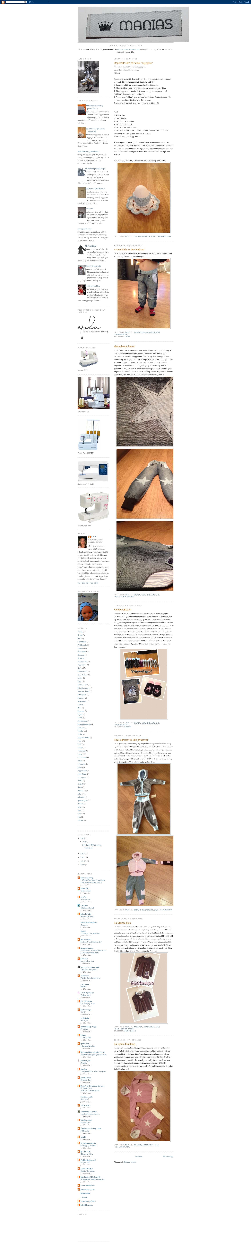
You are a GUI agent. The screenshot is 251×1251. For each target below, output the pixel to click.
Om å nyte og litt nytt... (89, 1003)
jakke (80, 767)
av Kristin (85, 1018)
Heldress (81, 658)
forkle (80, 760)
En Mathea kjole (122, 922)
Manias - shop (86, 1120)
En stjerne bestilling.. (125, 1044)
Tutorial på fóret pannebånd (90, 933)
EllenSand (85, 975)
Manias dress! (85, 1122)
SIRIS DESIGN (87, 1168)
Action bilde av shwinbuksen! (129, 249)
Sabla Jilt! (85, 888)
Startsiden (138, 1156)
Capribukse (82, 641)
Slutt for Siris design (88, 1171)
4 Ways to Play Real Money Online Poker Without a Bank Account (93, 881)
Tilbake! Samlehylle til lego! (90, 978)
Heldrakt (81, 654)
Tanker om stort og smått (91, 1128)
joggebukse (82, 770)
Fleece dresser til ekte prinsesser (131, 739)
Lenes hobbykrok (88, 1185)
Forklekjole (82, 645)
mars (85, 841)
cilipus (83, 1035)
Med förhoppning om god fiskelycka (93, 1054)
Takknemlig (85, 1131)
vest (79, 817)
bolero (80, 747)
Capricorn (85, 984)
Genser (80, 648)
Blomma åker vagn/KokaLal (92, 1052)
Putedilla (84, 1063)
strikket (81, 803)
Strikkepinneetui (84, 724)
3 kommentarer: (122, 725)
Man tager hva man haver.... (90, 1114)
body (80, 744)
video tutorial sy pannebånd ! (87, 151)
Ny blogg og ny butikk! (89, 1145)
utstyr (80, 813)
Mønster (81, 698)
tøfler (80, 810)
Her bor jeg (85, 1060)
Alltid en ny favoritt (87, 908)
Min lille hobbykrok (89, 922)
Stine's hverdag (87, 877)
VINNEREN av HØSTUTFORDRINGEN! (90, 1089)
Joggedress (82, 664)
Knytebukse (82, 674)
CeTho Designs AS (88, 1160)
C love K (84, 1197)
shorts (80, 780)
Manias (84, 1069)
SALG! (83, 1012)
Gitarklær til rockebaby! (89, 969)
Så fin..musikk (86, 1037)
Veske (80, 734)
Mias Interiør (86, 913)
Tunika (80, 731)
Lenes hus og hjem (88, 1201)
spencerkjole (83, 800)
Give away (82, 651)
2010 (83, 861)
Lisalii (83, 1136)
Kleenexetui (82, 671)
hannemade (85, 1193)
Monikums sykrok (88, 1189)
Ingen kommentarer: (125, 597)
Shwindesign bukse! (124, 346)
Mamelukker (83, 684)
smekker (81, 790)
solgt (79, 793)
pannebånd (82, 774)
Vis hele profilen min (88, 583)
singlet (80, 783)
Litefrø (83, 897)
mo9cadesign (86, 1009)
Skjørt (80, 717)
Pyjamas (81, 711)
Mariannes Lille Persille (91, 1177)
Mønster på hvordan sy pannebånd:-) (94, 107)
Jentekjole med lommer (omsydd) (92, 1179)
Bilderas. (84, 986)
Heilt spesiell (86, 939)
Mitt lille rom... (87, 1204)
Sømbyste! (89, 208)
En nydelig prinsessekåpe (95, 168)
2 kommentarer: (122, 1147)
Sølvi (93, 537)
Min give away (83, 688)
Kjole (133, 1031)
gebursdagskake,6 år (88, 1046)
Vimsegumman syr (88, 1143)
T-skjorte (81, 727)
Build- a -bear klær (92, 286)
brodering (81, 750)
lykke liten (85, 1043)
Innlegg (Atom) (130, 1162)
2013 (83, 838)
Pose (79, 707)
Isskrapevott (82, 661)
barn (126, 1031)
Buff (79, 638)
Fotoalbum (84, 1029)
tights (80, 807)
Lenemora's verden (89, 1111)
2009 (83, 864)
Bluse (80, 635)
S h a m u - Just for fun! (90, 967)
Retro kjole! (85, 1099)
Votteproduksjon (122, 609)
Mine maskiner (83, 691)
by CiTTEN (85, 1151)
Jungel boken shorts (87, 961)
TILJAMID (85, 1105)
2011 (83, 857)
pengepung (82, 777)
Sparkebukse (83, 721)
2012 (83, 853)
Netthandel (82, 701)
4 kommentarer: (164, 236)
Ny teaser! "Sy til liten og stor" (91, 942)
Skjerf (80, 714)
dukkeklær (82, 757)
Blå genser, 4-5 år (87, 1154)
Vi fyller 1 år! (85, 1162)
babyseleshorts (83, 737)
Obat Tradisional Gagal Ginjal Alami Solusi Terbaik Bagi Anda (93, 951)
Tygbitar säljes (85, 995)
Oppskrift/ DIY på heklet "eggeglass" (133, 63)
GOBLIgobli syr (87, 992)
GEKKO (84, 905)
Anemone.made (87, 947)
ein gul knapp (86, 1001)
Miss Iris (84, 958)
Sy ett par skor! (86, 1080)
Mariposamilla (87, 1096)
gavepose (81, 764)
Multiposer (82, 694)
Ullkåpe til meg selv (93, 266)
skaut (80, 787)
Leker (80, 678)
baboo (83, 930)
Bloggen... (84, 925)
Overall (80, 704)
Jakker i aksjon (86, 891)
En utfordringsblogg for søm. (92, 1086)
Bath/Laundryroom (87, 916)
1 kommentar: (121, 334)
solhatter (81, 797)
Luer (79, 681)
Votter (127, 727)
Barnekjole (84, 1020)
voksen (80, 820)
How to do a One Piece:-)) (95, 188)
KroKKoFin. (86, 1077)
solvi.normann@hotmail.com (128, 49)
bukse (127, 336)
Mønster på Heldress (83, 228)
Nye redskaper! (86, 899)
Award (80, 631)
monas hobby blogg (88, 1026)
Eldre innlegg (168, 1156)
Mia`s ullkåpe (90, 246)
